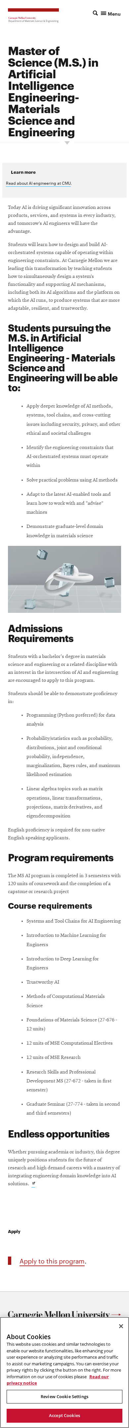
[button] (107, 13)
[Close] (121, 1326)
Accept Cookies (64, 1415)
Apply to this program (52, 1260)
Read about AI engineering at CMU (38, 183)
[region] (64, 1372)
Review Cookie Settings (64, 1396)
